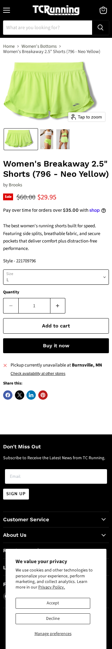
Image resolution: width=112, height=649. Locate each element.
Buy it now (56, 346)
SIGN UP (16, 494)
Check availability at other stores (38, 373)
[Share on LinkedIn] (31, 395)
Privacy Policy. (51, 587)
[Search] (100, 27)
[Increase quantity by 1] (58, 305)
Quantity (11, 292)
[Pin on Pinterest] (43, 395)
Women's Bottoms (39, 46)
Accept (53, 603)
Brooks (15, 185)
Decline (53, 619)
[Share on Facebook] (7, 395)
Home (9, 46)
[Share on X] (19, 395)
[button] (21, 139)
